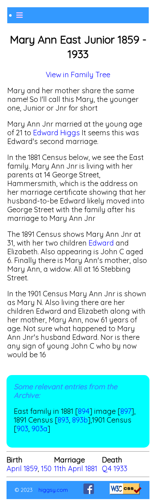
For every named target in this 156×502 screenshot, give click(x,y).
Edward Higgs (56, 132)
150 (46, 468)
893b (80, 419)
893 (63, 419)
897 (125, 411)
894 (84, 411)
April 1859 (22, 468)
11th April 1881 (75, 468)
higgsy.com (53, 489)
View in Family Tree (78, 74)
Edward (101, 242)
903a (40, 428)
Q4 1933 (114, 468)
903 (22, 428)
